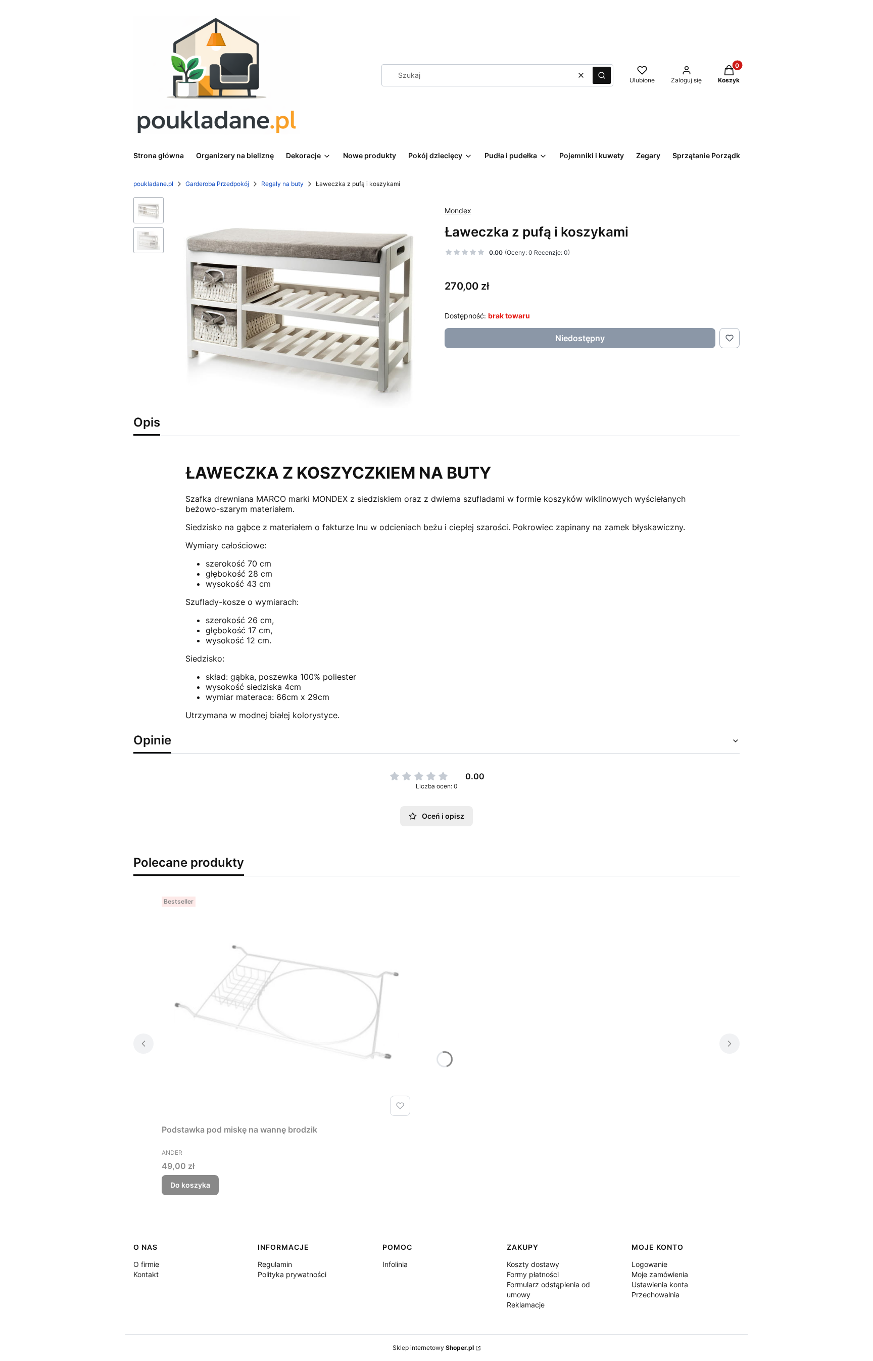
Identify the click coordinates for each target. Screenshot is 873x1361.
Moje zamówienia (660, 1274)
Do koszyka (190, 1185)
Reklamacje (526, 1304)
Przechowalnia (656, 1294)
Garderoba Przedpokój (217, 183)
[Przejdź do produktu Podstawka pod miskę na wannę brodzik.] (288, 1006)
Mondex (458, 210)
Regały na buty (282, 183)
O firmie (146, 1264)
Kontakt (146, 1274)
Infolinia (395, 1264)
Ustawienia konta (660, 1284)
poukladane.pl (153, 183)
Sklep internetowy (433, 1347)
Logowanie (649, 1264)
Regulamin (275, 1264)
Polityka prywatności (292, 1274)
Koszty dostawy (533, 1264)
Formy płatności (533, 1274)
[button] (602, 75)
